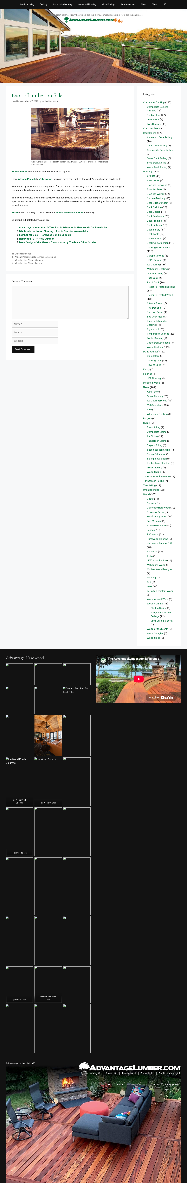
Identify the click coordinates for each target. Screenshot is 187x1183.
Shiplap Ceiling (159, 608)
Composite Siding (157, 431)
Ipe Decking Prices (157, 400)
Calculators (153, 356)
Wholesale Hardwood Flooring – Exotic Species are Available (54, 231)
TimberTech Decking (158, 333)
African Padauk (27, 179)
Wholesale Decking (157, 414)
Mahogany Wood (156, 564)
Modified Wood (151, 382)
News (144, 4)
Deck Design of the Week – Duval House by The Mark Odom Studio (57, 242)
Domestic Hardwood (158, 507)
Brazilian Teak (154, 189)
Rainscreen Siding (157, 440)
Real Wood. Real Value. (137, 1084)
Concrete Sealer (152, 128)
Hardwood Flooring (87, 4)
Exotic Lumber (37, 257)
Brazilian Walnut (156, 193)
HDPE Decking (154, 260)
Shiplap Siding (154, 445)
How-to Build (154, 364)
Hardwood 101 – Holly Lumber (36, 238)
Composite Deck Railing (160, 150)
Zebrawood (45, 179)
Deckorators (154, 115)
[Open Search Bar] (165, 4)
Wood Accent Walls (157, 599)
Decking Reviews (173, 1084)
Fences (151, 530)
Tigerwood (153, 329)
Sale (149, 409)
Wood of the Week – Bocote (28, 263)
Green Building (155, 396)
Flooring (147, 373)
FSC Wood (153, 534)
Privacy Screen (155, 303)
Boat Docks (153, 180)
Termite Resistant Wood (160, 591)
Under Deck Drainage (158, 342)
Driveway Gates (155, 512)
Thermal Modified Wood (156, 476)
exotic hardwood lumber (70, 212)
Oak (149, 582)
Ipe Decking (153, 264)
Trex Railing (149, 485)
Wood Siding (154, 471)
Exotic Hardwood (23, 254)
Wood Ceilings (109, 4)
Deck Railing (149, 132)
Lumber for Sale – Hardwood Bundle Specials (45, 234)
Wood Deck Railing (157, 167)
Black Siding (153, 427)
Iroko (150, 556)
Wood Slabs (153, 637)
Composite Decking (62, 4)
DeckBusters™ (154, 238)
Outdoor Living (27, 4)
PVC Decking (154, 307)
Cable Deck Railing (157, 145)
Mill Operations (155, 405)
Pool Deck (152, 277)
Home (111, 1084)
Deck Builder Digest (157, 202)
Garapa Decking (155, 255)
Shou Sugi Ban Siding (158, 449)
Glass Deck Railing (157, 158)
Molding (151, 577)
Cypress (151, 503)
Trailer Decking (155, 338)
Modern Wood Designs (159, 569)
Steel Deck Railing (156, 162)
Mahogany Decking (157, 268)
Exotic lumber (20, 171)
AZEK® (151, 176)
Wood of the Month (157, 628)
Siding (146, 422)
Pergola (147, 418)
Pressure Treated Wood (160, 295)
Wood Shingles (155, 633)
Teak (149, 586)
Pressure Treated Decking (161, 286)
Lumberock (153, 119)
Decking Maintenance (158, 247)
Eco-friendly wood (157, 516)
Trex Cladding (154, 467)
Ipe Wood (152, 551)
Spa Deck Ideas (155, 316)
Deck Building (154, 207)
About (120, 1084)
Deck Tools (153, 234)
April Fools (153, 391)
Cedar (150, 498)
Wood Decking (155, 347)
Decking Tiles (154, 360)
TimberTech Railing (153, 480)
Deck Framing (154, 220)
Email (15, 212)
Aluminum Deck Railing (159, 137)
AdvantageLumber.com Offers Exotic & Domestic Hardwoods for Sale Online (63, 227)
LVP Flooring (154, 378)
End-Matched (154, 521)
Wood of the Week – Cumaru (29, 260)
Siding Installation (157, 458)
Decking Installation (158, 242)
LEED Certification (157, 560)
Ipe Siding (152, 436)
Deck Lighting (154, 225)
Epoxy (146, 369)
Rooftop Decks (155, 312)
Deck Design (154, 211)
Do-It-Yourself (128, 4)
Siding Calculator (156, 454)
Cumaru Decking (156, 198)
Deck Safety (153, 229)
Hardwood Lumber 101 (159, 543)
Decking (43, 4)
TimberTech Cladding (158, 463)
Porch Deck (153, 282)
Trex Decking (154, 124)
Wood (155, 4)
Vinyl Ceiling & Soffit (162, 620)
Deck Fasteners (155, 216)
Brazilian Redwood (157, 185)
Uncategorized (151, 489)
